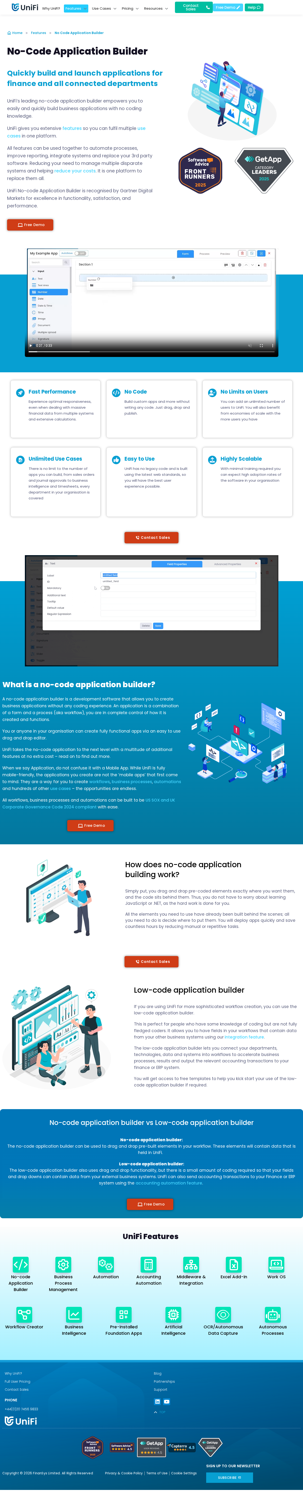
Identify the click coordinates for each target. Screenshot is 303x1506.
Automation (106, 1277)
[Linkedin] (157, 1401)
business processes (132, 782)
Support (160, 1389)
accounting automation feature (169, 1183)
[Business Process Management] (63, 1265)
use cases (60, 788)
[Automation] (106, 1265)
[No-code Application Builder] (21, 1265)
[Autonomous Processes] (273, 1315)
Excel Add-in (234, 1277)
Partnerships (164, 1381)
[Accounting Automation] (148, 1265)
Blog (157, 1373)
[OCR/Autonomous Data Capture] (223, 1315)
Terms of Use (157, 1473)
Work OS (276, 1277)
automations (167, 782)
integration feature (244, 1037)
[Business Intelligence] (74, 1315)
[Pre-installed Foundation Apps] (124, 1315)
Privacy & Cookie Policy (124, 1473)
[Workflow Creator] (24, 1315)
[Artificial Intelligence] (173, 1315)
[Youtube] (166, 1401)
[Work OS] (276, 1265)
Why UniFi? (13, 1373)
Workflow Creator (24, 1327)
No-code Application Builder (21, 1283)
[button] (30, 225)
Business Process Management (63, 1283)
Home (17, 32)
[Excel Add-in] (234, 1265)
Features (38, 32)
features (72, 128)
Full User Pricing (17, 1381)
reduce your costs (75, 171)
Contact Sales (17, 1389)
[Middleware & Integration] (191, 1265)
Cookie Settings (184, 1473)
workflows (99, 782)
